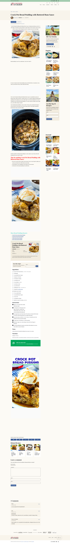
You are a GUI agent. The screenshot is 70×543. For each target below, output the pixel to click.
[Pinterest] (57, 1)
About (53, 537)
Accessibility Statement (26, 541)
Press (58, 537)
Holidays (55, 4)
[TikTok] (58, 1)
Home (40, 4)
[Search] (58, 5)
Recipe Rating (13, 464)
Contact (55, 537)
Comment (12, 467)
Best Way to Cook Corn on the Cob (55, 61)
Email (27, 264)
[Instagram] (51, 1)
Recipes (44, 4)
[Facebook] (55, 1)
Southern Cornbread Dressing (48, 73)
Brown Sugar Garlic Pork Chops (48, 169)
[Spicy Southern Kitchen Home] (16, 3)
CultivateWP (32, 541)
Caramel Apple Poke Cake (21, 453)
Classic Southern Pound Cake (55, 157)
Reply (39, 519)
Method (52, 4)
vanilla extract (20, 289)
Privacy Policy (22, 541)
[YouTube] (53, 1)
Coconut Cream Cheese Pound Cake (37, 453)
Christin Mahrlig (16, 17)
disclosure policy (22, 23)
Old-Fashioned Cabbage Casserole (55, 73)
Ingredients (47, 4)
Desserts (16, 11)
